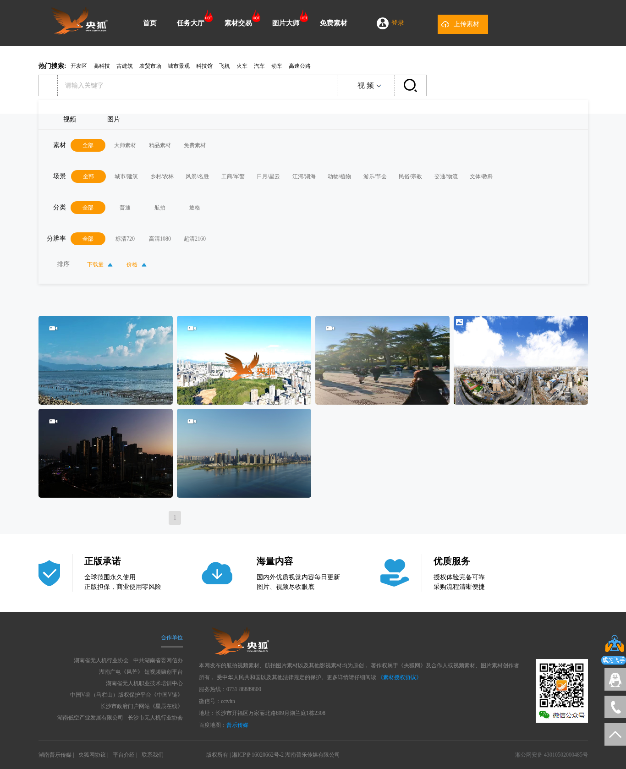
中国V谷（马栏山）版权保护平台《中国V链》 (126, 695)
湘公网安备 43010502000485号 (551, 755)
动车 (276, 66)
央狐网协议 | (93, 755)
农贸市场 (150, 66)
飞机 (224, 66)
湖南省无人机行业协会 (101, 660)
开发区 (79, 66)
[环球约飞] (79, 32)
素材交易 (238, 23)
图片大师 (286, 23)
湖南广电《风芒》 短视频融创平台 (141, 672)
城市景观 (179, 66)
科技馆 (204, 66)
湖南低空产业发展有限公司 (90, 717)
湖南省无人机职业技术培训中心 (144, 683)
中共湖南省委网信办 (158, 660)
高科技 (101, 66)
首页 (150, 23)
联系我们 (153, 755)
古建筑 (124, 66)
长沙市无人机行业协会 (155, 717)
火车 (241, 66)
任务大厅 (190, 23)
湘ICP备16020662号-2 (258, 755)
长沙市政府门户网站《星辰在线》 (141, 706)
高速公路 (300, 66)
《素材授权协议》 (400, 677)
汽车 (259, 66)
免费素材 (333, 23)
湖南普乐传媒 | (56, 755)
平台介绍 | (125, 755)
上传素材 (466, 24)
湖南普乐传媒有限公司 (312, 755)
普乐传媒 (237, 725)
